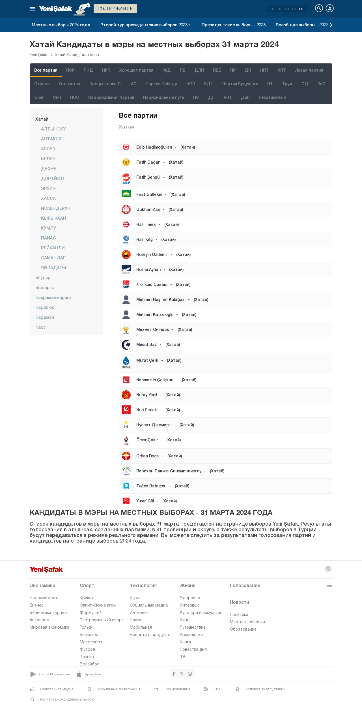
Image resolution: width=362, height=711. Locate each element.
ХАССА (48, 198)
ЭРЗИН (48, 188)
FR (294, 8)
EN (279, 8)
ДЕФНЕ (48, 168)
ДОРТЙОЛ (52, 178)
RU (301, 8)
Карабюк (44, 307)
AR (287, 8)
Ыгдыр (42, 277)
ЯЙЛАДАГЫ (53, 267)
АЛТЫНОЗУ (53, 128)
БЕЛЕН (48, 158)
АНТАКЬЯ (51, 138)
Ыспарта (45, 287)
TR (272, 8)
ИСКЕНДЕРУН (55, 208)
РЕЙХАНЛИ (53, 247)
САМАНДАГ (53, 257)
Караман (44, 317)
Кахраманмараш (53, 297)
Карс (40, 326)
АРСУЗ (48, 148)
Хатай (41, 118)
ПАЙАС (48, 237)
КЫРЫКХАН (53, 217)
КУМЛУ (48, 227)
